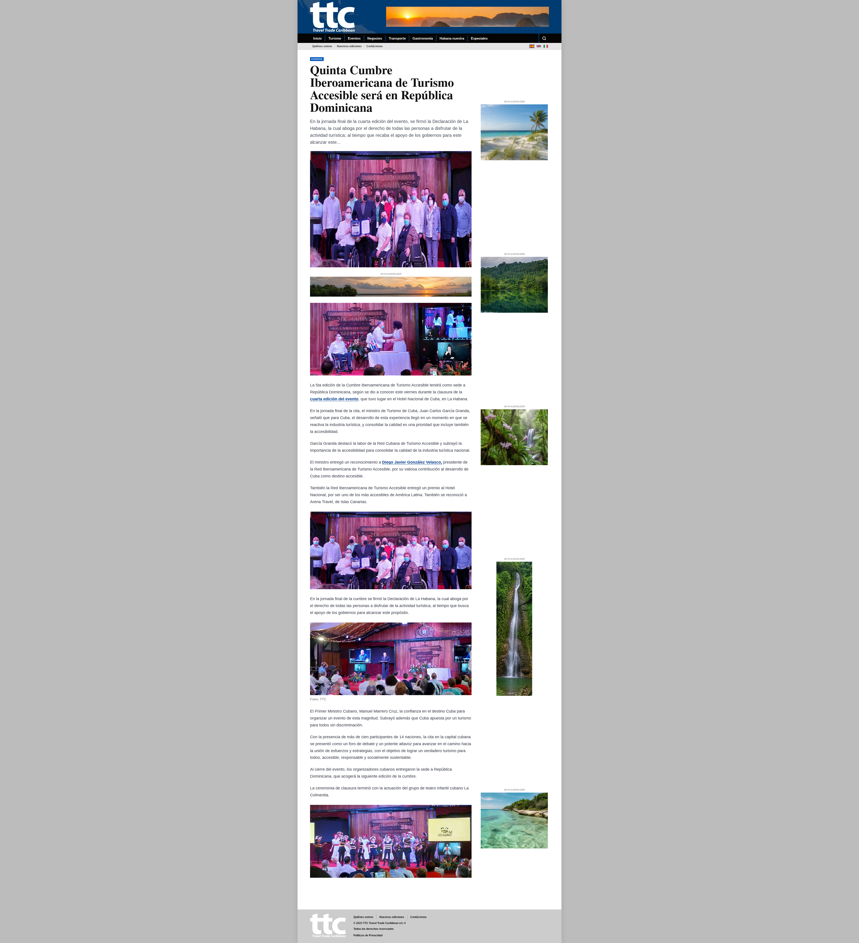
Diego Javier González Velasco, (412, 462)
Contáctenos (374, 46)
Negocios (374, 38)
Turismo (334, 38)
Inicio (317, 38)
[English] (539, 46)
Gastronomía (422, 38)
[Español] (532, 46)
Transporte (397, 38)
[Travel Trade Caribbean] (333, 17)
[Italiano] (545, 46)
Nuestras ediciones (349, 46)
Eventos (354, 38)
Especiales (479, 38)
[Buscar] (544, 38)
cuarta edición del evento (334, 399)
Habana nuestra (452, 38)
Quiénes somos (322, 46)
